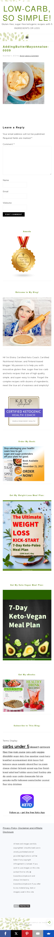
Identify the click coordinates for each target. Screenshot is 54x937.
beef (17, 772)
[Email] (37, 933)
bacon (36, 760)
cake (49, 772)
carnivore (45, 746)
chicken (13, 768)
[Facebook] (5, 933)
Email (5, 191)
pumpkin (22, 764)
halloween (23, 780)
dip (4, 776)
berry (47, 756)
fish (38, 776)
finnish (46, 768)
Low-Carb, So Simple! (27, 13)
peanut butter (34, 780)
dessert (34, 747)
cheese (6, 768)
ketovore (7, 764)
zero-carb (31, 752)
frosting (42, 772)
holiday (22, 772)
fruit (41, 760)
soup (14, 776)
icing (10, 784)
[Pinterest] (27, 933)
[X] (16, 933)
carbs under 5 (16, 746)
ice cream (43, 764)
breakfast (7, 760)
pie (41, 776)
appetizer (34, 756)
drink (30, 760)
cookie (21, 776)
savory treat (32, 772)
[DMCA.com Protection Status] (21, 906)
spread (30, 768)
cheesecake (30, 776)
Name (6, 180)
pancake (7, 780)
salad (11, 772)
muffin (14, 780)
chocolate (8, 756)
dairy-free (24, 756)
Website (7, 202)
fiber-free (8, 752)
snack (42, 756)
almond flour (32, 764)
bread (5, 772)
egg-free (38, 768)
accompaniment (19, 760)
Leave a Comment (32, 56)
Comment (9, 144)
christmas (17, 784)
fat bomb (22, 768)
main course (19, 752)
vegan (16, 756)
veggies (41, 752)
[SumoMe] (48, 933)
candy (9, 776)
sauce (14, 764)
